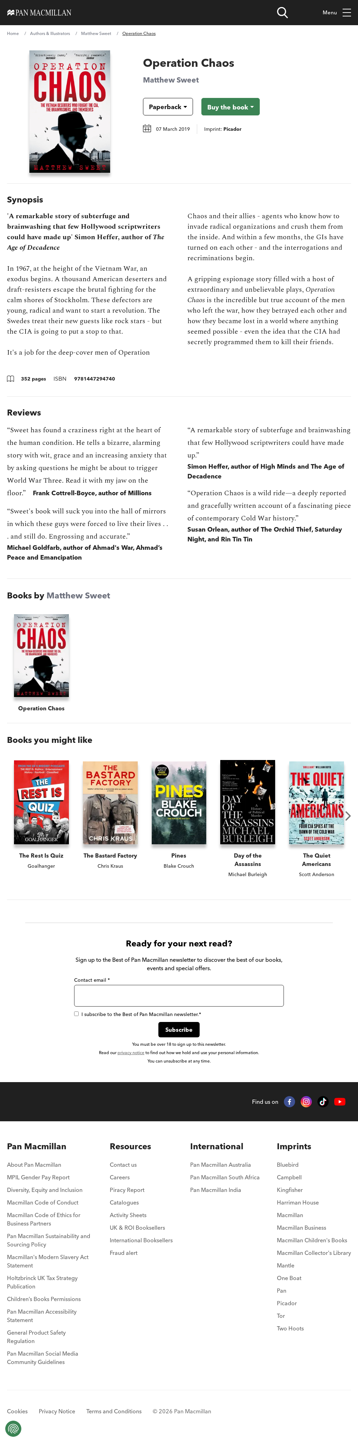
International (216, 1146)
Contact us (123, 1164)
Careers (120, 1177)
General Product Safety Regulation (36, 1336)
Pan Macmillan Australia (220, 1164)
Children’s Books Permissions (44, 1298)
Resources (130, 1146)
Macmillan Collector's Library (314, 1252)
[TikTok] (323, 1101)
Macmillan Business (301, 1227)
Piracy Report (127, 1189)
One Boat (289, 1277)
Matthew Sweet (96, 33)
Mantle (285, 1265)
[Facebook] (289, 1101)
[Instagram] (306, 1101)
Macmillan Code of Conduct (42, 1202)
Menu (330, 12)
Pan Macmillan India (215, 1189)
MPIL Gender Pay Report (38, 1177)
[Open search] (282, 12)
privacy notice (130, 1052)
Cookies (17, 1411)
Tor (281, 1315)
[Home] (39, 12)
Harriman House (298, 1202)
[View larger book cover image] (69, 111)
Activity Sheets (128, 1215)
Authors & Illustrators (50, 33)
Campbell (289, 1177)
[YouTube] (339, 1102)
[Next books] (348, 816)
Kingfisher (290, 1189)
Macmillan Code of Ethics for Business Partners (43, 1219)
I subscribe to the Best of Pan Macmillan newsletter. (141, 1014)
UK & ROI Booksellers (137, 1227)
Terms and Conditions (114, 1411)
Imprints (294, 1146)
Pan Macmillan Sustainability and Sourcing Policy (48, 1240)
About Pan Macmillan (34, 1164)
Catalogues (124, 1202)
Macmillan (290, 1215)
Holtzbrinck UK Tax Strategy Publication (42, 1282)
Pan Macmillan (36, 1146)
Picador (287, 1303)
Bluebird (288, 1164)
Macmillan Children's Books (312, 1240)
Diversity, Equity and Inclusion (45, 1189)
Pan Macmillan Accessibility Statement (42, 1315)
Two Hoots (290, 1328)
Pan (281, 1290)
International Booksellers (141, 1240)
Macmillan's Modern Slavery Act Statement (47, 1261)
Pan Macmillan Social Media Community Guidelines (42, 1357)
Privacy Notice (57, 1411)
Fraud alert (123, 1252)
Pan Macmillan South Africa (225, 1177)
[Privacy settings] (13, 1429)
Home (13, 33)
